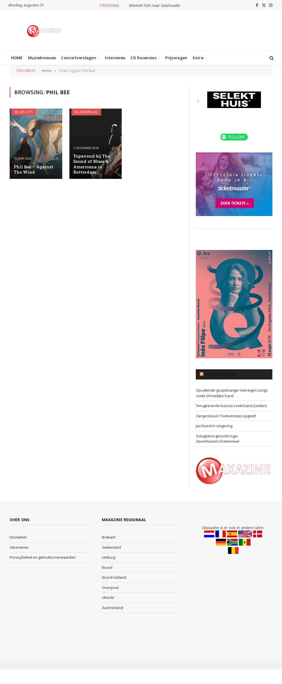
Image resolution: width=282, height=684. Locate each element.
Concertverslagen (78, 57)
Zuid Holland (112, 607)
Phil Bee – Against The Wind (33, 169)
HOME (17, 57)
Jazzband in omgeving (214, 425)
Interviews (115, 57)
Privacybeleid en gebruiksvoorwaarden (43, 557)
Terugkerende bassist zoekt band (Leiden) (231, 405)
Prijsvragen (176, 57)
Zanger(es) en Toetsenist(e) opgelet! (226, 415)
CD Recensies (143, 57)
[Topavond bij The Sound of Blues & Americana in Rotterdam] (95, 144)
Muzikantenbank (220, 374)
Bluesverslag (86, 112)
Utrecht (108, 597)
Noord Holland (114, 577)
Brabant (108, 537)
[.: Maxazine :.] (44, 30)
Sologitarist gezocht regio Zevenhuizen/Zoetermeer (218, 438)
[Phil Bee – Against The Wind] (36, 144)
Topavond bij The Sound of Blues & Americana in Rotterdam (91, 164)
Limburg (108, 557)
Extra (198, 57)
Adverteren (19, 547)
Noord (107, 567)
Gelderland (111, 547)
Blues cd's (23, 112)
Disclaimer (18, 537)
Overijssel (110, 587)
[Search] (271, 58)
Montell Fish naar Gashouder (154, 5)
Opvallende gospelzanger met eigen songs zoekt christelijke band (232, 393)
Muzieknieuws (42, 57)
